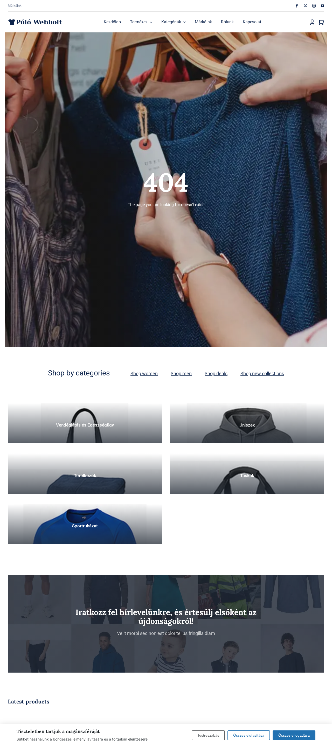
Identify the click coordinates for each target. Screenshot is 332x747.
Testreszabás (208, 735)
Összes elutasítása (248, 735)
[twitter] (305, 6)
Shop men (181, 373)
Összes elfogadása (294, 735)
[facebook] (297, 6)
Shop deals (216, 373)
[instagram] (314, 6)
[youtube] (322, 6)
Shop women (144, 373)
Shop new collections (262, 373)
